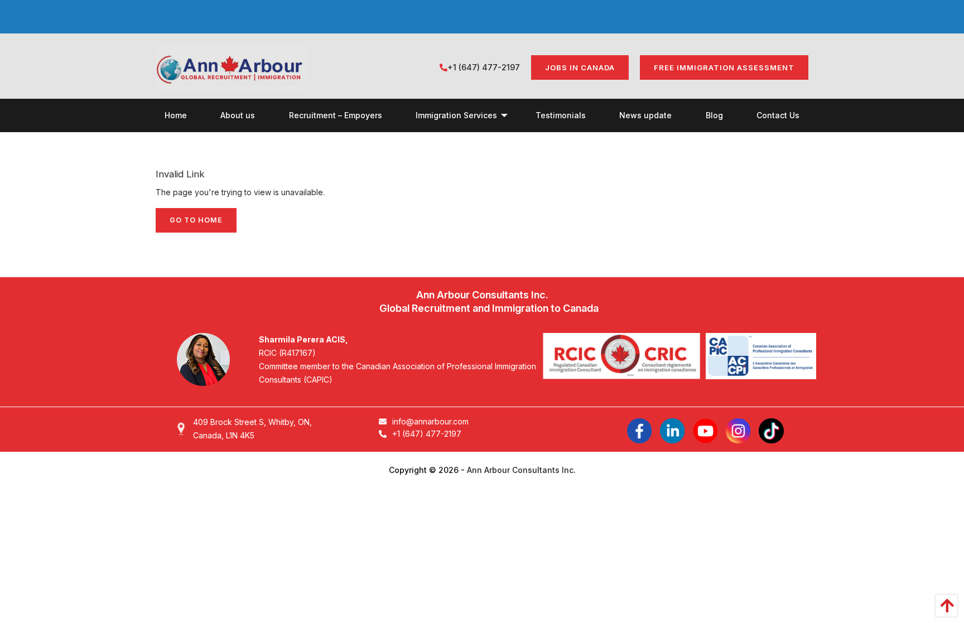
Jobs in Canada (580, 67)
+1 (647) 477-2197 (483, 67)
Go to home (196, 220)
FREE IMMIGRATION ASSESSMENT (724, 67)
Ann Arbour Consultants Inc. (521, 470)
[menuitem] (176, 115)
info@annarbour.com (430, 421)
